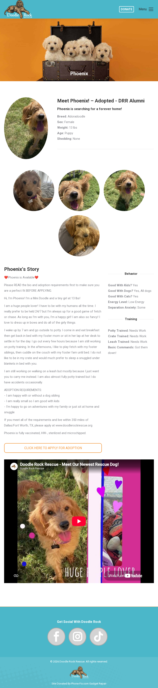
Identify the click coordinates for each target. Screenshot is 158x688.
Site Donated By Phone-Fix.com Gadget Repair (79, 683)
